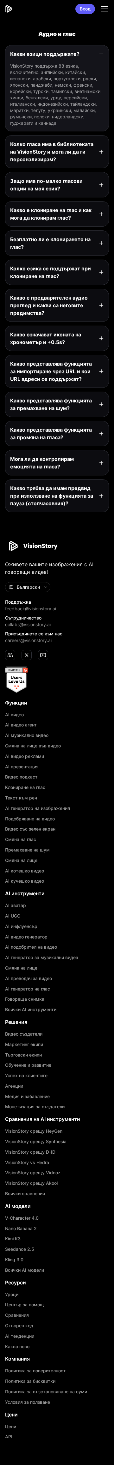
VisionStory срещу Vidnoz (32, 1172)
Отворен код (19, 1325)
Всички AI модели (24, 1270)
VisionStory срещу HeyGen (33, 1131)
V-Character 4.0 (22, 1218)
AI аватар (15, 905)
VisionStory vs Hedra (27, 1162)
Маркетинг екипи (24, 1044)
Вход (85, 8)
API (8, 1436)
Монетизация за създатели (35, 1106)
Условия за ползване (27, 1402)
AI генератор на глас (27, 988)
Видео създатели (23, 1034)
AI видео (14, 714)
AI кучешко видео (24, 881)
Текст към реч (21, 797)
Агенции (14, 1086)
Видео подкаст (21, 776)
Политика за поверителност (35, 1370)
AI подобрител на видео (31, 947)
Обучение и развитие (28, 1065)
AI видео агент (21, 724)
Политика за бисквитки (30, 1381)
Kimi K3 (13, 1238)
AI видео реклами (24, 756)
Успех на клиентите (26, 1075)
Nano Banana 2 (21, 1228)
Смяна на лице (21, 860)
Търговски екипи (23, 1054)
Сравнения (17, 1315)
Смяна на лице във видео (33, 745)
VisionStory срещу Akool (31, 1183)
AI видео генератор (26, 936)
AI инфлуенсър (21, 926)
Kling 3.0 (14, 1259)
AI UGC (12, 915)
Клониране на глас (25, 787)
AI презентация (22, 766)
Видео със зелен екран (30, 829)
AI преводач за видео (28, 978)
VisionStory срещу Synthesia (35, 1141)
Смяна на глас (20, 839)
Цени (10, 1426)
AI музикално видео (26, 735)
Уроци (11, 1294)
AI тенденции (19, 1336)
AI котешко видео (24, 870)
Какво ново (17, 1346)
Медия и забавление (27, 1096)
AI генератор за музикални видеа (41, 957)
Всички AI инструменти (30, 1009)
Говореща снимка (24, 999)
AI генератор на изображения (37, 808)
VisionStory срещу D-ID (30, 1152)
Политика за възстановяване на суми (46, 1391)
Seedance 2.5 (19, 1249)
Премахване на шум (27, 849)
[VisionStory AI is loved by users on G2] (57, 679)
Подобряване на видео (30, 818)
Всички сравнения (25, 1193)
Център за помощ (24, 1304)
